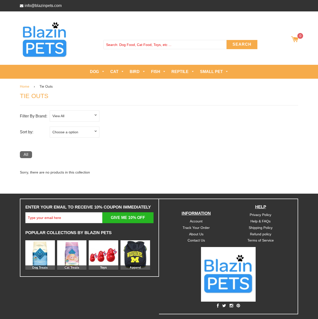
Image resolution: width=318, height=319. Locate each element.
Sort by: (26, 132)
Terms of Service (260, 240)
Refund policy (260, 234)
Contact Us (196, 240)
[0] (294, 40)
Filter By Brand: (33, 116)
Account (196, 221)
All (26, 154)
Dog (95, 72)
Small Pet (212, 72)
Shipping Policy (261, 227)
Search (242, 44)
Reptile (180, 72)
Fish (156, 72)
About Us (196, 234)
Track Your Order (196, 227)
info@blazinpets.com (43, 5)
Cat (114, 72)
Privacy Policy (260, 214)
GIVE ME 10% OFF (128, 217)
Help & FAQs (260, 221)
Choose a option (65, 132)
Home (24, 86)
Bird (135, 72)
